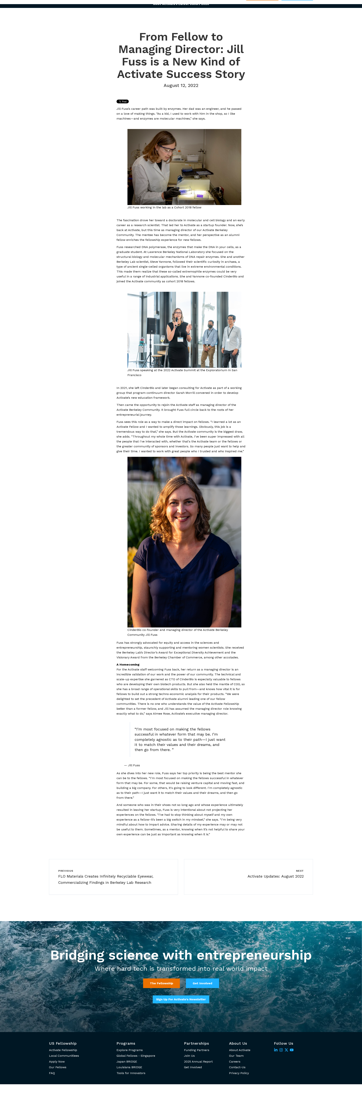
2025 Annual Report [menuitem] (198, 1061)
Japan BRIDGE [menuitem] (127, 1061)
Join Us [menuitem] (189, 1055)
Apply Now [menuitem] (57, 1061)
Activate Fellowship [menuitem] (63, 1050)
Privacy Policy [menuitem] (239, 1073)
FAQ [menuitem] (52, 1073)
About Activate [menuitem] (239, 1050)
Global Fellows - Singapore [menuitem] (136, 1055)
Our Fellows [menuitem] (57, 1067)
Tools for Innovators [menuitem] (131, 1073)
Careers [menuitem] (234, 1061)
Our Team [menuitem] (236, 1055)
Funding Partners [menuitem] (196, 1050)
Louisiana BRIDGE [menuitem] (129, 1067)
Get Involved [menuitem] (193, 1067)
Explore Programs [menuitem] (130, 1050)
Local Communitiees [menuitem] (64, 1055)
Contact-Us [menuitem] (237, 1067)
